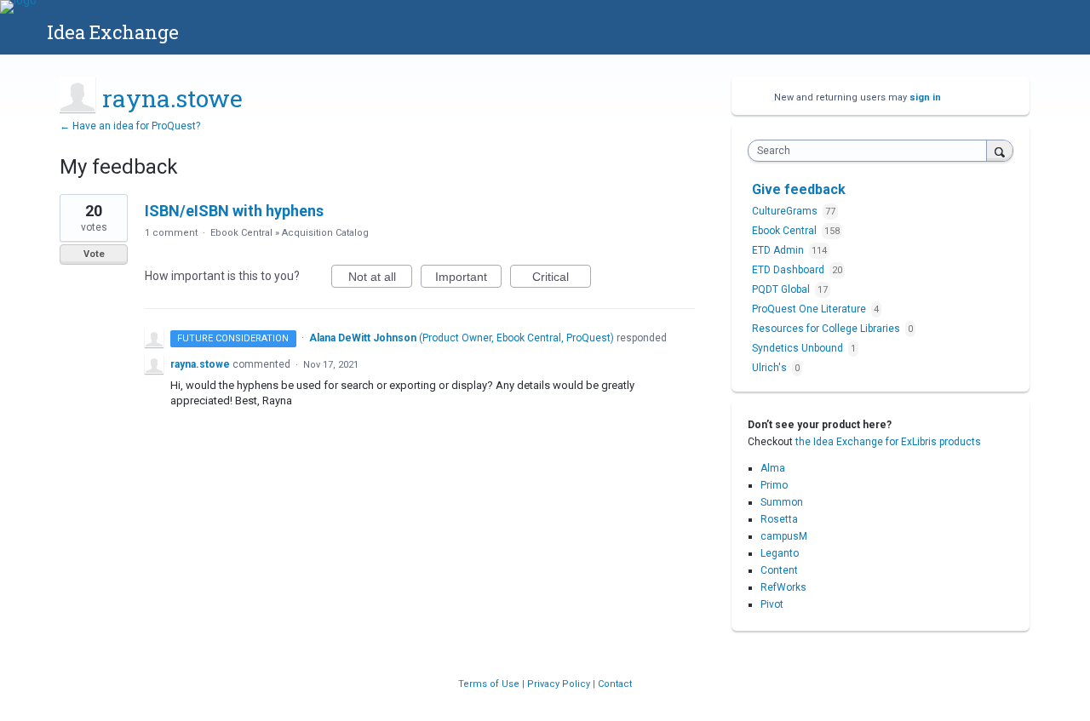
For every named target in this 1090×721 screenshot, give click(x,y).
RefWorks (783, 587)
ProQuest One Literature (810, 309)
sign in (925, 97)
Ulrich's (770, 368)
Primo (774, 485)
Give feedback (799, 189)
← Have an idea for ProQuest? (130, 126)
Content (779, 570)
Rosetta (779, 519)
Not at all (380, 279)
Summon (781, 502)
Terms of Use (490, 684)
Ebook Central (241, 232)
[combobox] (871, 151)
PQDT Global (782, 289)
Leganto (779, 553)
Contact (615, 684)
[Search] (999, 150)
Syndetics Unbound (799, 348)
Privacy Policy (560, 684)
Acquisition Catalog (325, 232)
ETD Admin (779, 250)
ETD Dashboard (789, 270)
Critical (561, 279)
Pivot (771, 604)
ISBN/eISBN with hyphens (234, 211)
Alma (772, 468)
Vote (94, 254)
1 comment (171, 232)
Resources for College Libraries (827, 329)
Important (468, 279)
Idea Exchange (113, 32)
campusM (783, 536)
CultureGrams (786, 211)
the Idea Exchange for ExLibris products (888, 442)
